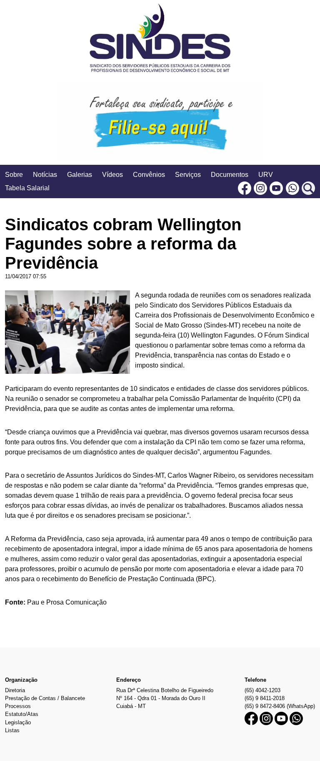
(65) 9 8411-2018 (265, 698)
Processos (18, 706)
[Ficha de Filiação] (160, 121)
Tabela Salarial (27, 188)
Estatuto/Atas (21, 714)
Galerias (79, 174)
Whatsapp (292, 188)
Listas (12, 730)
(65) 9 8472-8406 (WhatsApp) (280, 706)
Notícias (45, 174)
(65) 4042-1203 (262, 690)
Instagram (260, 188)
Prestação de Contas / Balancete (45, 698)
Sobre (14, 174)
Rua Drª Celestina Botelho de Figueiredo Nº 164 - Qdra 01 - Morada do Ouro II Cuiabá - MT (164, 698)
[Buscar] (308, 188)
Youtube (276, 188)
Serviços (188, 174)
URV (265, 174)
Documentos (229, 174)
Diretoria (15, 690)
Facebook (244, 188)
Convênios (149, 174)
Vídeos (112, 174)
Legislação (18, 722)
